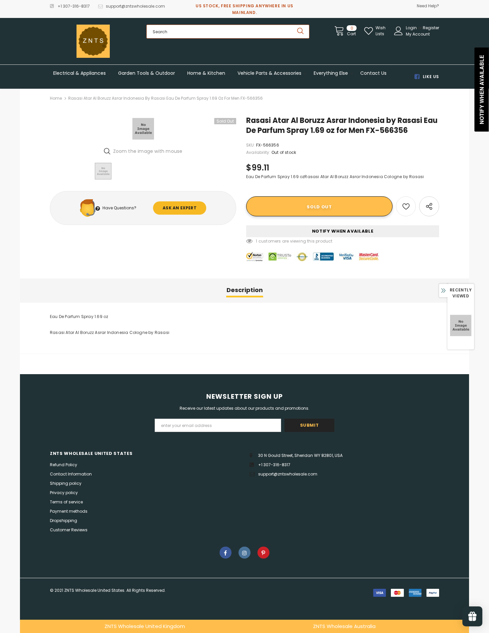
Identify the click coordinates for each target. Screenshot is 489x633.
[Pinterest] (263, 553)
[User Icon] (398, 31)
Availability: (258, 152)
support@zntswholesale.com (135, 6)
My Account (418, 34)
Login (412, 28)
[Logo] (93, 41)
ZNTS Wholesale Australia (344, 626)
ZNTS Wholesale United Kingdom (144, 626)
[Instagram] (244, 553)
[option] (143, 129)
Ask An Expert (180, 208)
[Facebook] (226, 553)
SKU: (250, 145)
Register (431, 28)
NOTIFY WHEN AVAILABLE (343, 231)
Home (56, 98)
